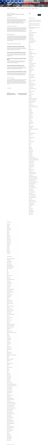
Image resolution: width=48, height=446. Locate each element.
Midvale (8, 357)
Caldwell (8, 276)
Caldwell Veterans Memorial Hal (32, 53)
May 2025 (8, 232)
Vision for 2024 (8, 431)
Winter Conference (9, 438)
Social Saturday (9, 378)
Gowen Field (8, 322)
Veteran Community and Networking (11, 403)
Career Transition (31, 59)
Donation (33, 8)
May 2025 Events (31, 123)
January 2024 (8, 253)
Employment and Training (32, 77)
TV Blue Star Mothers (31, 166)
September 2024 (9, 243)
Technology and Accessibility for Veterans (34, 159)
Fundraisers (30, 92)
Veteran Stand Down (31, 190)
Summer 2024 (30, 155)
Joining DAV (30, 109)
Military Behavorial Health (32, 133)
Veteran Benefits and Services (32, 173)
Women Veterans (31, 214)
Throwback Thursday (31, 162)
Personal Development (31, 141)
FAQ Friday (30, 81)
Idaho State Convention (31, 105)
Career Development (31, 56)
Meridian (30, 130)
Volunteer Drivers (31, 208)
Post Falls (30, 144)
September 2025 (31, 151)
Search (30, 13)
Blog (29, 8)
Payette (30, 140)
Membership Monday (31, 126)
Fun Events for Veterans (31, 91)
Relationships (30, 148)
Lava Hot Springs (31, 116)
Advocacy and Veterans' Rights (32, 32)
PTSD (7, 371)
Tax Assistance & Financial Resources (33, 158)
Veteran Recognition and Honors (32, 187)
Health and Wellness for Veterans (33, 98)
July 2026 (8, 225)
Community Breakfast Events (32, 63)
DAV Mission (30, 67)
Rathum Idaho (30, 147)
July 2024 (8, 246)
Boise (29, 45)
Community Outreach (31, 64)
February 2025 (8, 236)
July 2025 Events (31, 112)
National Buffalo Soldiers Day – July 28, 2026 (34, 23)
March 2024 (8, 250)
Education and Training (31, 74)
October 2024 (8, 242)
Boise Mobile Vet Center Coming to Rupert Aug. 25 (35, 20)
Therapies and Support (31, 161)
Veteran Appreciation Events (32, 172)
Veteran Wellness (31, 193)
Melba (7, 350)
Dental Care (30, 71)
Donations (30, 73)
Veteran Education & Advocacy (32, 179)
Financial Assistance (31, 85)
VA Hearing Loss (9, 396)
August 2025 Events (31, 35)
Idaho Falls (8, 329)
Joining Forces (8, 336)
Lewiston (30, 119)
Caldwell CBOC (30, 52)
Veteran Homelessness (9, 410)
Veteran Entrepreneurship (32, 183)
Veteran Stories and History (10, 417)
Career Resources (31, 57)
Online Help (8, 364)
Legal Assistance (9, 343)
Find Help (13, 8)
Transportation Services (31, 165)
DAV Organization (31, 70)
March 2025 (8, 235)
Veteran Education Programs (32, 180)
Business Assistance (31, 49)
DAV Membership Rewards (32, 66)
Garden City (30, 95)
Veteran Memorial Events (32, 186)
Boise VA (30, 46)
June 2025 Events (31, 113)
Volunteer (30, 207)
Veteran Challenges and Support (32, 176)
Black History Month (31, 42)
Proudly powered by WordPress (10, 444)
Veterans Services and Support (32, 201)
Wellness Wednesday (31, 211)
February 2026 (8, 228)
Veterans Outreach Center (32, 200)
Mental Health (30, 127)
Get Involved (17, 8)
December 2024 (9, 239)
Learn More (8, 8)
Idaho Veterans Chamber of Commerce (33, 106)
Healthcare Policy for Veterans (32, 99)
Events (27, 8)
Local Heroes (30, 120)
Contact (37, 8)
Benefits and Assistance (32, 39)
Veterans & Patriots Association (32, 197)
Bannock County (9, 262)
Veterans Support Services (32, 204)
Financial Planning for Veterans (32, 88)
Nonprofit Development (31, 137)
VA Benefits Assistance (31, 169)
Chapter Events (30, 60)
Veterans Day (8, 424)
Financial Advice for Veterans (32, 84)
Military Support (31, 134)
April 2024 (8, 249)
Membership (22, 8)
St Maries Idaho (31, 154)
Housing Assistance (31, 102)
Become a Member (31, 38)
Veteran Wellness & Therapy (32, 194)
